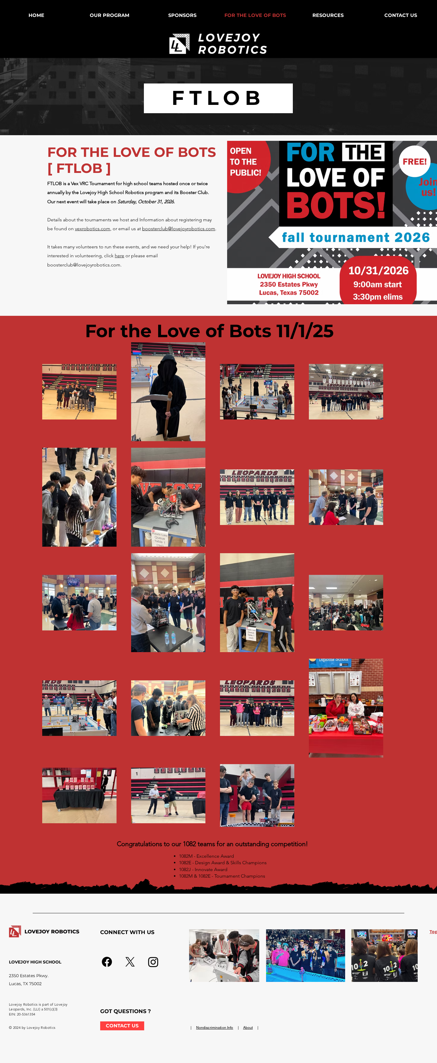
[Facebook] (107, 962)
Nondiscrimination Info (214, 1028)
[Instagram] (153, 962)
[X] (130, 962)
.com (105, 228)
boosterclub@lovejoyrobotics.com (178, 228)
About (248, 1028)
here (119, 255)
